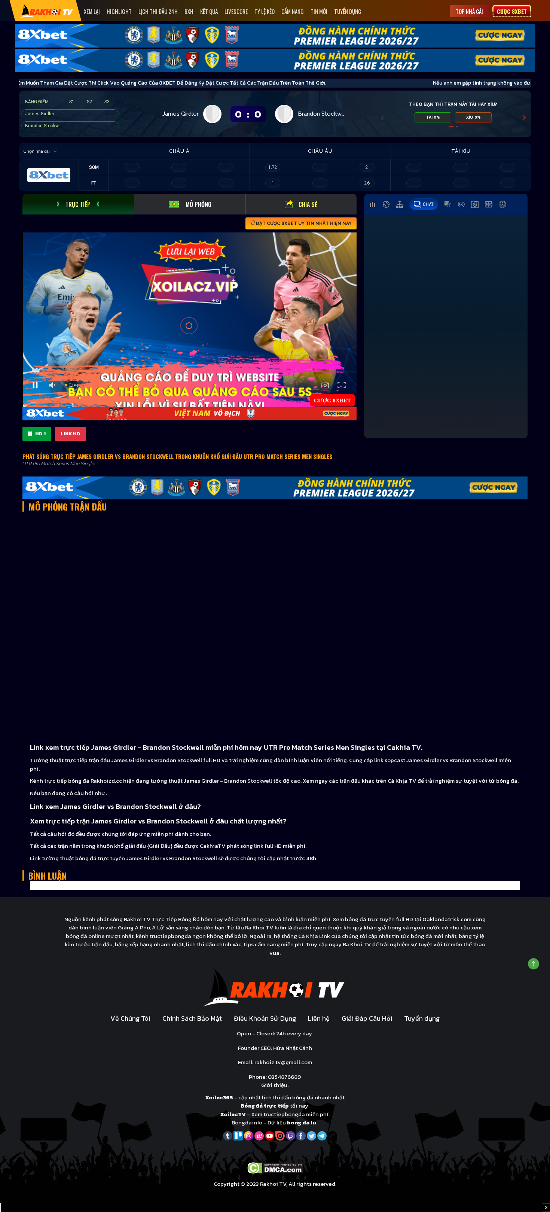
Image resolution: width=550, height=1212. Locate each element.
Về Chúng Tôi (130, 1018)
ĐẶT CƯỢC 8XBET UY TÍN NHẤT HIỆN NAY (303, 223)
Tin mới (319, 11)
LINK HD (70, 433)
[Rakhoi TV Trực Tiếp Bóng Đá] (46, 10)
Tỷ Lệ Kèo (264, 11)
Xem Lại (92, 11)
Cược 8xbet (512, 11)
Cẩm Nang (292, 11)
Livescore (236, 11)
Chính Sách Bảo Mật (192, 1018)
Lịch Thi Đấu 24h (158, 11)
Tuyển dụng (347, 11)
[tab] (78, 204)
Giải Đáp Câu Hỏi (367, 1018)
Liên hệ (319, 1018)
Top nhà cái (469, 11)
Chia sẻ (308, 204)
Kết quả (209, 11)
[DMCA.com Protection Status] (275, 1167)
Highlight (119, 11)
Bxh (188, 11)
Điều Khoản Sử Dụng (265, 1018)
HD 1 (40, 433)
